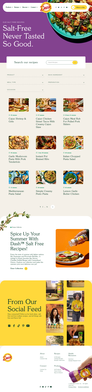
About (41, 357)
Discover (24, 7)
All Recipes (57, 357)
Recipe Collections (59, 360)
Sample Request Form (74, 360)
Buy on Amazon (58, 372)
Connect (33, 7)
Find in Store (57, 371)
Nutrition (70, 359)
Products (8, 7)
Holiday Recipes (58, 358)
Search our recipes (26, 62)
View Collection (16, 268)
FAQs (41, 371)
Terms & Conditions (83, 387)
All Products (57, 369)
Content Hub (43, 358)
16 (47, 207)
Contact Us (43, 369)
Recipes (16, 7)
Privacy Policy (72, 387)
